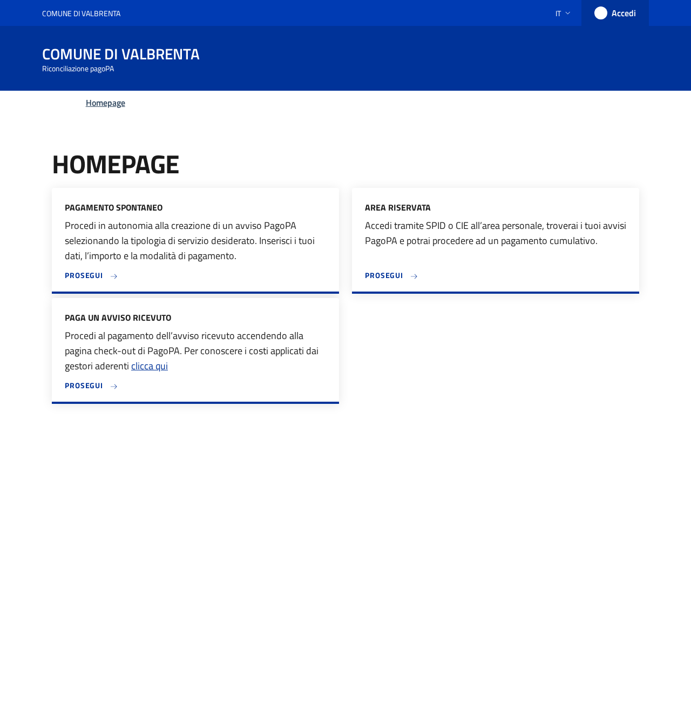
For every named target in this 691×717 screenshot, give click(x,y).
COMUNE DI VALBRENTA (81, 13)
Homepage (105, 102)
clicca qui (149, 366)
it (558, 13)
